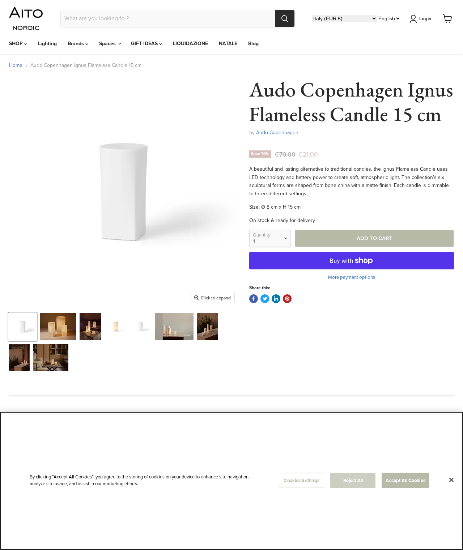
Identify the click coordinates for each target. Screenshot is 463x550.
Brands (76, 43)
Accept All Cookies (405, 480)
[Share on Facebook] (253, 298)
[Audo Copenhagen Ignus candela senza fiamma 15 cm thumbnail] (22, 326)
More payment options (351, 277)
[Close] (451, 480)
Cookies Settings (301, 480)
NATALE (228, 43)
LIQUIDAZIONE (190, 43)
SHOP (16, 43)
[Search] (284, 18)
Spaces (108, 43)
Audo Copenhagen (277, 132)
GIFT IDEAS (145, 43)
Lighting (47, 43)
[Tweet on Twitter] (264, 298)
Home (15, 65)
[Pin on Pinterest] (287, 298)
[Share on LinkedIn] (276, 298)
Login (425, 18)
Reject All (353, 480)
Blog (253, 43)
